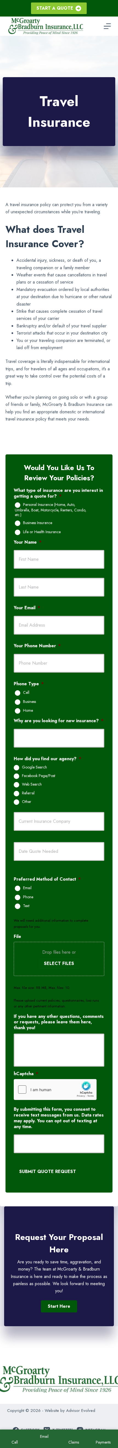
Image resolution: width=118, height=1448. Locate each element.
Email (27, 888)
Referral (28, 793)
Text (26, 906)
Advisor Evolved (80, 1410)
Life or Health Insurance (42, 532)
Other (26, 801)
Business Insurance (37, 523)
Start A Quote (54, 8)
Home (28, 710)
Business (29, 701)
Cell (26, 692)
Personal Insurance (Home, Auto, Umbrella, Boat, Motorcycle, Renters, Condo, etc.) (50, 509)
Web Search (32, 784)
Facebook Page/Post (38, 775)
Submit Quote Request (47, 1171)
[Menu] (107, 26)
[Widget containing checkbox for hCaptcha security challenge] (55, 1089)
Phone (28, 897)
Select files (59, 963)
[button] (59, 1306)
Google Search (34, 767)
